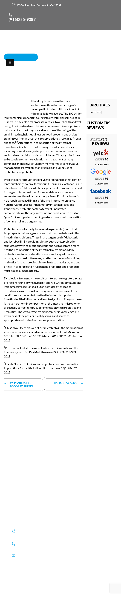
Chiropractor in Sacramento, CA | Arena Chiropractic (37, 82)
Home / (75, 82)
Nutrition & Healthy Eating (96, 82)
